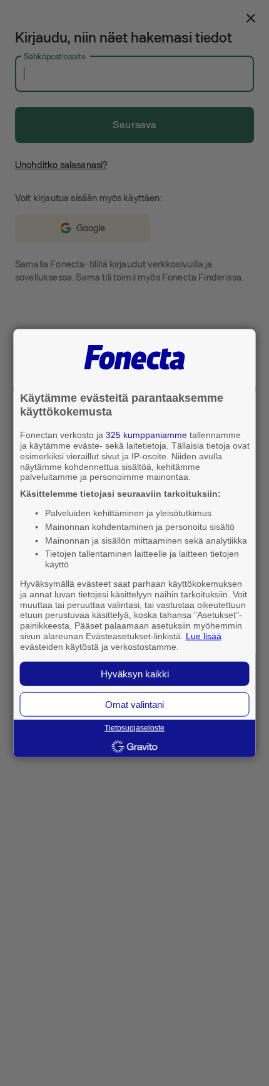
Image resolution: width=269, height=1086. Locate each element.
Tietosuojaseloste (134, 728)
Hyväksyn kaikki (135, 673)
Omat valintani (134, 704)
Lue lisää (203, 636)
